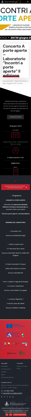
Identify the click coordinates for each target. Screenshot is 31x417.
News (3, 374)
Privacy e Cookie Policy (20, 414)
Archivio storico (6, 369)
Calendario (4, 366)
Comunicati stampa (7, 377)
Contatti (3, 372)
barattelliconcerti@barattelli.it (12, 393)
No (10, 414)
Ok (7, 414)
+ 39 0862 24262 (8, 391)
